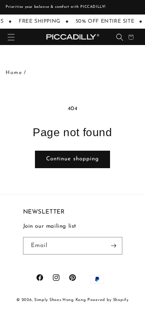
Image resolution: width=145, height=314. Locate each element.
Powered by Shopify (108, 300)
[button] (11, 37)
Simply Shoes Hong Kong (60, 300)
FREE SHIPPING (39, 21)
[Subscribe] (114, 245)
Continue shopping (72, 159)
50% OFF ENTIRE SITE (104, 21)
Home (14, 73)
